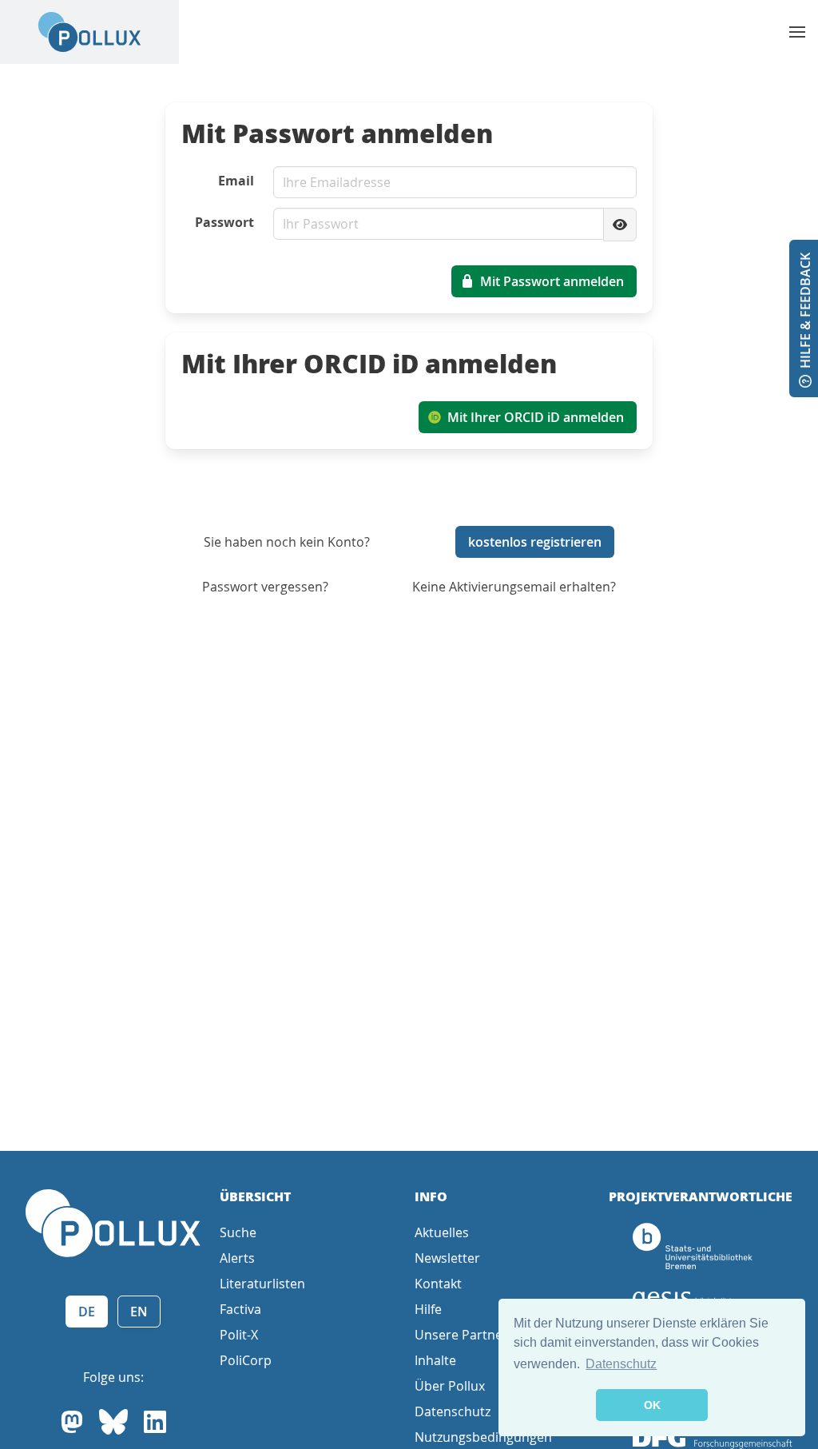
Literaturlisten (262, 1283)
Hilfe (428, 1309)
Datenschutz (452, 1411)
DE (86, 1311)
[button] (797, 32)
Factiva (240, 1309)
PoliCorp (246, 1360)
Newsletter (447, 1258)
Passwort (224, 222)
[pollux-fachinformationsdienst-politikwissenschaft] (155, 1422)
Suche (238, 1232)
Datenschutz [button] (621, 1364)
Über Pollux (450, 1386)
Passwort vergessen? (265, 586)
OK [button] (652, 1405)
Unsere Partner (461, 1335)
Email (236, 180)
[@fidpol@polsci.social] (72, 1422)
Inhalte (435, 1360)
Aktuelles (442, 1232)
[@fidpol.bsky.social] (113, 1422)
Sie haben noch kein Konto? (287, 542)
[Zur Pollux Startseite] (89, 32)
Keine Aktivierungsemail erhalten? (514, 586)
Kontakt (438, 1283)
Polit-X (239, 1335)
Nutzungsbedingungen (483, 1437)
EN (139, 1311)
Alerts (237, 1258)
